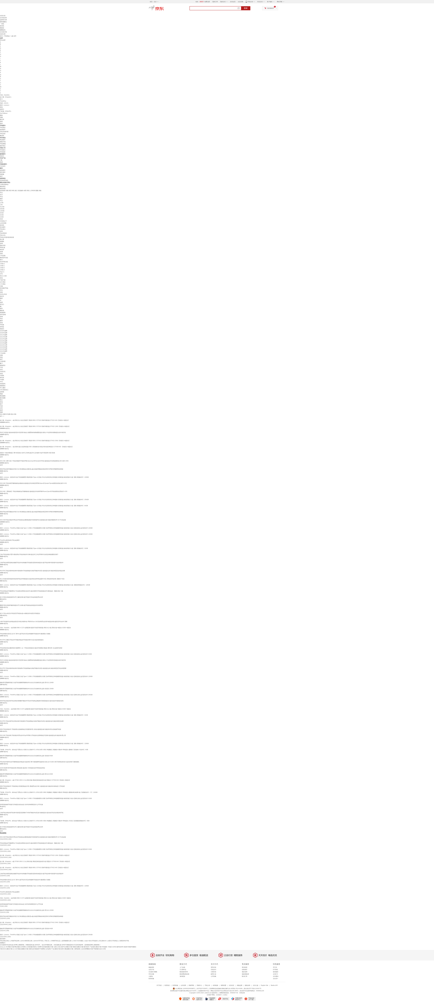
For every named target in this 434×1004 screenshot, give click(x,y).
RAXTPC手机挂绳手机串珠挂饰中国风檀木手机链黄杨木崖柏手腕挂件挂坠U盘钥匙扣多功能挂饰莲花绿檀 (32, 721)
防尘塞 (2, 239)
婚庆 (1, 198)
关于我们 (159, 985)
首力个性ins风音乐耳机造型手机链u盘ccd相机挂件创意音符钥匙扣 (20, 613)
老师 (1, 410)
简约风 (2, 377)
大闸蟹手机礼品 (55, 941)
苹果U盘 (2, 247)
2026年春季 (3, 333)
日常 (1, 408)
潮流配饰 (2, 312)
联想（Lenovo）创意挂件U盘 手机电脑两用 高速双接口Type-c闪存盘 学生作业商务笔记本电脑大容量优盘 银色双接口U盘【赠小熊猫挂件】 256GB (44, 499)
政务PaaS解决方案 (66, 947)
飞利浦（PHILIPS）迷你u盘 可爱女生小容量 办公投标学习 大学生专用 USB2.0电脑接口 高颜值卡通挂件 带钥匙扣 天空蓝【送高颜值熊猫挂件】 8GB (44, 821)
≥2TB (1, 203)
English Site (264, 985)
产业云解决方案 (56, 949)
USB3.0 (2, 268)
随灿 (1, 115)
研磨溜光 (2, 386)
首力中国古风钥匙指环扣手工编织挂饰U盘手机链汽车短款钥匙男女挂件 (21, 597)
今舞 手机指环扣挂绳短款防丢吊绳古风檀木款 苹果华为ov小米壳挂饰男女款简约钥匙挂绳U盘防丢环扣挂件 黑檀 (33, 621)
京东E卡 (275, 974)
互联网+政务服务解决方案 (45, 947)
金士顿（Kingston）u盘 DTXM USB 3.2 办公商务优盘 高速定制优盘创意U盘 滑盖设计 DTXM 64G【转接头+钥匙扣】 (35, 780)
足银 (1, 292)
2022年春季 (3, 339)
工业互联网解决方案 (87, 949)
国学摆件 (2, 172)
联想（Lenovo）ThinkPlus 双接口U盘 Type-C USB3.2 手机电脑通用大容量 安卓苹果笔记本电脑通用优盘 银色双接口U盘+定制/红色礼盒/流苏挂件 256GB (46, 695)
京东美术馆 (3, 32)
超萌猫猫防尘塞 (66, 941)
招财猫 (2, 174)
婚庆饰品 (2, 146)
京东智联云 (23, 947)
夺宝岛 (275, 967)
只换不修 (2, 280)
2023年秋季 (3, 347)
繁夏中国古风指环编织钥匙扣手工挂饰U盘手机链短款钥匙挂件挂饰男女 (21, 605)
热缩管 (126, 947)
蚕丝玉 (2, 296)
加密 (1, 253)
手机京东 (250, 1)
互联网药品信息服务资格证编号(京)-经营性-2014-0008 (225, 988)
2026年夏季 (3, 331)
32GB (2, 215)
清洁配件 (2, 227)
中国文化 (2, 371)
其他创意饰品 (4, 180)
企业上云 (2, 947)
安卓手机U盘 (4, 261)
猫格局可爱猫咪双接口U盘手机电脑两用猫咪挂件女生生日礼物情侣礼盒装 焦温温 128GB (26, 688)
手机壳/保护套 (4, 131)
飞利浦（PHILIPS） (6, 111)
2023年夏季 (3, 343)
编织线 (2, 310)
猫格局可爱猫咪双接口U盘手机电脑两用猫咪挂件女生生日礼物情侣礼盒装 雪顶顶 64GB (26, 756)
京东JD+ (275, 978)
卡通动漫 (2, 361)
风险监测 (239, 985)
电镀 (1, 394)
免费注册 (207, 1)
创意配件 (2, 129)
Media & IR (274, 985)
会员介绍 (151, 969)
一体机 (2, 24)
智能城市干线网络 (39, 949)
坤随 (1, 117)
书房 (1, 406)
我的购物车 (270, 8)
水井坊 (114, 947)
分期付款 (213, 972)
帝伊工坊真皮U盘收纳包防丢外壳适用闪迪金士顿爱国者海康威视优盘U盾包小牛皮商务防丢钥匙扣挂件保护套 (33, 660)
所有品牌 (2, 40)
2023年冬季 (3, 345)
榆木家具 (86, 947)
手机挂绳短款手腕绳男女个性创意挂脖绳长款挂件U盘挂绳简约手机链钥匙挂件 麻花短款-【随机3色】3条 (31, 591)
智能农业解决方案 (77, 947)
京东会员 (232, 1)
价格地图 (30, 947)
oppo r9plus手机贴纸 (91, 941)
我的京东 (223, 1)
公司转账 (213, 976)
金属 (1, 251)
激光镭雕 (2, 398)
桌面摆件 (2, 170)
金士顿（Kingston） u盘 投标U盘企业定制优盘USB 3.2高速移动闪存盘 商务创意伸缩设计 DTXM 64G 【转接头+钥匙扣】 (36, 447)
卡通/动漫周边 (4, 184)
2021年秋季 (3, 337)
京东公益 (255, 985)
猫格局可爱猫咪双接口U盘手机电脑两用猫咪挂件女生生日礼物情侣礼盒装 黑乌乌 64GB (26, 774)
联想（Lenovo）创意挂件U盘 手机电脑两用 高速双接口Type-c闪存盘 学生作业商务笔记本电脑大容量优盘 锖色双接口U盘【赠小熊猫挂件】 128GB (44, 743)
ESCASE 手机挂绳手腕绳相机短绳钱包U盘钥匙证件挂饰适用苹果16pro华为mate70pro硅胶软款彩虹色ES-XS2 (33, 483)
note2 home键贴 (78, 941)
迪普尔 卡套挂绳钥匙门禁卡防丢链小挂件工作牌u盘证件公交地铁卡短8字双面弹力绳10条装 (27, 453)
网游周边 (2, 186)
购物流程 (151, 967)
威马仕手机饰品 (113, 941)
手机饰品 (7, 36)
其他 (1, 278)
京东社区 (231, 985)
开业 (1, 196)
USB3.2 (2, 264)
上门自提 (182, 967)
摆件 (1, 308)
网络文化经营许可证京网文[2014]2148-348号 (224, 991)
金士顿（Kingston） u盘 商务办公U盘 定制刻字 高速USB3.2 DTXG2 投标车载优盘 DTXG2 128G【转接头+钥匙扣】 (35, 426)
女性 (1, 369)
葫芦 (1, 176)
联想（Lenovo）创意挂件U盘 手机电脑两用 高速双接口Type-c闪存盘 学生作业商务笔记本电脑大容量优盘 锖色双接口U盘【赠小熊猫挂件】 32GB (44, 715)
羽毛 (1, 290)
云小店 (15, 949)
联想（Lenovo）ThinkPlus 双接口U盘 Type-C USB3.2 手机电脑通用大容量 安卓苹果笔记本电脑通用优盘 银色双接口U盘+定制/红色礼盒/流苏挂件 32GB (46, 798)
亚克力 (2, 304)
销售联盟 (223, 985)
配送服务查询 (184, 972)
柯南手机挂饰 (15, 941)
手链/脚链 (3, 144)
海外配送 (182, 976)
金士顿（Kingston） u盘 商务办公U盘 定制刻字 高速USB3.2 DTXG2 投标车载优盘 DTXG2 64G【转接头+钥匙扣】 (34, 420)
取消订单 (244, 976)
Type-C (2, 272)
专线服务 (104, 947)
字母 (1, 367)
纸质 (1, 302)
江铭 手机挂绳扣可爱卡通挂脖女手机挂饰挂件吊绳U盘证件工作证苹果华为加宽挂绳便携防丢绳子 (29, 554)
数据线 (2, 135)
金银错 (2, 392)
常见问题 (151, 974)
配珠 (1, 320)
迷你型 (2, 249)
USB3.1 (2, 266)
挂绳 (1, 243)
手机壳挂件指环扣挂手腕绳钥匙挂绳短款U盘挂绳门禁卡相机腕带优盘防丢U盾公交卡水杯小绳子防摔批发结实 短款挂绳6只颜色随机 (39, 762)
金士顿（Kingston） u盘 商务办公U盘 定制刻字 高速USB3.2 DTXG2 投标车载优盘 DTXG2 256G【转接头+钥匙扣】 (35, 440)
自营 (1, 436)
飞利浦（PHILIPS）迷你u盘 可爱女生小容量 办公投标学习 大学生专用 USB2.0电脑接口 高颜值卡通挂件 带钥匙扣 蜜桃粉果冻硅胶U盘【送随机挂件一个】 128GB (48, 792)
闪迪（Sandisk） (5, 95)
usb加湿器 (3, 223)
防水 (1, 259)
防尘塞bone (103, 941)
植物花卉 (2, 365)
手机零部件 (3, 233)
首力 (1, 99)
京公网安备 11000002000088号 (185, 988)
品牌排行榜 (3, 20)
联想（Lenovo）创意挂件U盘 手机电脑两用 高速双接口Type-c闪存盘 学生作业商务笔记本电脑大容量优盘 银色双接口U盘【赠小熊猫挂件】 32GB (44, 548)
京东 (164, 9)
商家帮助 (191, 985)
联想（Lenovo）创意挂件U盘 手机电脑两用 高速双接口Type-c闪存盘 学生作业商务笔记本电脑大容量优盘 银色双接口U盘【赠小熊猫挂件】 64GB (44, 505)
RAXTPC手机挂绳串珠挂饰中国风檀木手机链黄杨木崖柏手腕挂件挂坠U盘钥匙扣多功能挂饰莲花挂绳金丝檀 (32, 571)
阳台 (1, 400)
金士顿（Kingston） (6, 97)
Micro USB (3, 276)
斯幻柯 (2, 119)
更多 (1, 123)
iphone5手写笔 (38, 941)
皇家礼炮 (31, 949)
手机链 (2, 325)
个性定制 (2, 255)
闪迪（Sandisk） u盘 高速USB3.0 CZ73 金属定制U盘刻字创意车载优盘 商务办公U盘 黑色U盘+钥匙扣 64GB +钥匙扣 (35, 709)
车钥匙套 (2, 152)
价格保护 (244, 969)
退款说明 (244, 972)
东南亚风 (2, 383)
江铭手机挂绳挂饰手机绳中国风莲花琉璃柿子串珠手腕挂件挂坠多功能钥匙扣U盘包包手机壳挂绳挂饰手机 (31, 812)
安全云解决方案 (8, 949)
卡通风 (2, 379)
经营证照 (242, 993)
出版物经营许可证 (203, 991)
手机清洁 (2, 229)
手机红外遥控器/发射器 (7, 237)
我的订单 (215, 1)
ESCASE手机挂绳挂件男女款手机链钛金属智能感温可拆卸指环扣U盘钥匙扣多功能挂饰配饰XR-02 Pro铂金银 (33, 520)
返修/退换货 (245, 974)
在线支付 (213, 969)
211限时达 (183, 969)
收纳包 (2, 26)
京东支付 (219, 995)
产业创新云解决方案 (95, 947)
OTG (1, 274)
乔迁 (1, 192)
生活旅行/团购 (153, 972)
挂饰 (1, 231)
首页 (1, 36)
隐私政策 (247, 985)
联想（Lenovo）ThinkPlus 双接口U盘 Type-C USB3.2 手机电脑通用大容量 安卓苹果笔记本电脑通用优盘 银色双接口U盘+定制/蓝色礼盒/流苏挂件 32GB (46, 654)
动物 (1, 355)
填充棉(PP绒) (4, 288)
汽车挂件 (2, 166)
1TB (1, 205)
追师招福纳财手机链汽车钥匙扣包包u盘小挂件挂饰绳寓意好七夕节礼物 (21, 804)
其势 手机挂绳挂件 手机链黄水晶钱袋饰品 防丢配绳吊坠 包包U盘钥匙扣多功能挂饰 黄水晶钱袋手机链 (30, 729)
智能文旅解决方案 (22, 949)
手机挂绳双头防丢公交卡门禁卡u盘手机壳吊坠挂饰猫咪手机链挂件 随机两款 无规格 (25, 634)
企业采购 (240, 1)
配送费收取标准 (184, 974)
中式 (1, 381)
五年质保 (2, 282)
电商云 (35, 947)
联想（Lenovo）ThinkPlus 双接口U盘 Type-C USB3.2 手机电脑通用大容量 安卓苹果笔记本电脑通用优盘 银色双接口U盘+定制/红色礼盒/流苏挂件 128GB (46, 534)
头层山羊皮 (3, 294)
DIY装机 (275, 969)
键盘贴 (2, 28)
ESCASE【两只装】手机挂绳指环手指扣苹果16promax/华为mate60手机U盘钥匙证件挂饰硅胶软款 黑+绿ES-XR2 (34, 461)
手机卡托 (2, 235)
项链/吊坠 (3, 142)
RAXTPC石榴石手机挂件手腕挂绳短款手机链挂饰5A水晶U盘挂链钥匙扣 (22, 640)
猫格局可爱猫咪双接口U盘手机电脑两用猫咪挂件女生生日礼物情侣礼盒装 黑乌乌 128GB (26, 682)
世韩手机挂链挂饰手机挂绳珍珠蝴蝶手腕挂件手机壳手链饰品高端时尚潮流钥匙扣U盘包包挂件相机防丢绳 (31, 701)
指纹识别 (2, 245)
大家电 (151, 976)
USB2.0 (2, 270)
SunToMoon (3, 113)
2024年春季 (3, 349)
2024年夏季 (3, 351)
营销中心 (199, 985)
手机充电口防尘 (4, 941)
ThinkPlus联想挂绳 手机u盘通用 (9, 540)
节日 (1, 201)
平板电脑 (96, 949)
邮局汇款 (213, 974)
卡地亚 (110, 947)
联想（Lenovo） (5, 105)
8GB (1, 219)
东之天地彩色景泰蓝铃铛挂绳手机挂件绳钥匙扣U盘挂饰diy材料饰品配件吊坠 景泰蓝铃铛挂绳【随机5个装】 (32, 579)
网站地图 (17, 947)
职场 (1, 402)
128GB (2, 211)
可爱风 (2, 375)
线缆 (1, 162)
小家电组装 (77, 949)
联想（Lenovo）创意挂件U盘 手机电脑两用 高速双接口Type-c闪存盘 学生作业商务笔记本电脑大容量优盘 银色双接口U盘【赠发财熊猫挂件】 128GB (45, 585)
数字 (1, 363)
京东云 (225, 995)
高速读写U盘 (4, 257)
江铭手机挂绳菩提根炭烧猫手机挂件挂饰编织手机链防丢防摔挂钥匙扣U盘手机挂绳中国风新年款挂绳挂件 (31, 562)
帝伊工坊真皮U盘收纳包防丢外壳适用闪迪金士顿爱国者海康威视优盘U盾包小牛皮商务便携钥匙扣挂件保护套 (33, 432)
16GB (2, 217)
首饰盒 (2, 327)
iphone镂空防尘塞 (26, 941)
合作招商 (183, 985)
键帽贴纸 (2, 30)
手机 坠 (47, 941)
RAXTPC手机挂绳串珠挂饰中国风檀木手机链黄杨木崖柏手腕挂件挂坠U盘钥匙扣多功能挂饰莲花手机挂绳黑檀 (33, 668)
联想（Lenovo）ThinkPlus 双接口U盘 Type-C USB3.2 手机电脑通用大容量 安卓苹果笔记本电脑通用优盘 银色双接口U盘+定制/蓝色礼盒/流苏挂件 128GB (46, 528)
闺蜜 (1, 412)
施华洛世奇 (120, 947)
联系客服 (151, 978)
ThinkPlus (3, 101)
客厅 (1, 404)
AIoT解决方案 (10, 947)
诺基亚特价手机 (124, 941)
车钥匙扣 (2, 150)
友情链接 (215, 985)
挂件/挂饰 (3, 314)
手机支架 (2, 133)
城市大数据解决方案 (67, 949)
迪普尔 (2, 109)
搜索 (246, 8)
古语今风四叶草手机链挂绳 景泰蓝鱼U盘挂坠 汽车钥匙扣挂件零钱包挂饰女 (22, 768)
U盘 (1, 160)
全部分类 (2, 15)
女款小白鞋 (102, 949)
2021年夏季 (3, 335)
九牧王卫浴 (56, 947)
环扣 (1, 318)
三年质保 (2, 284)
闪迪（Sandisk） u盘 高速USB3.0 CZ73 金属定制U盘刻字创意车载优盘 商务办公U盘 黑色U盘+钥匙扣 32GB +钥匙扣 (35, 627)
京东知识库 (3, 18)
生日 (1, 194)
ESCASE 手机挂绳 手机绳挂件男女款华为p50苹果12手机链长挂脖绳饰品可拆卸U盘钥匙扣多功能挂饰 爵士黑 (33, 735)
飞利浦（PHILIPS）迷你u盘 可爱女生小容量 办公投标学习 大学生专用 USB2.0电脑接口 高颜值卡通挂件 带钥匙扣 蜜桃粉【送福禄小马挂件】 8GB (44, 749)
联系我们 (167, 985)
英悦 (1, 107)
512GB (2, 207)
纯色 (1, 357)
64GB (2, 213)
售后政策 (244, 967)
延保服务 (275, 972)
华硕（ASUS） (4, 103)
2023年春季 (3, 341)
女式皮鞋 (48, 949)
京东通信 (275, 976)
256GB (2, 209)
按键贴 (2, 241)
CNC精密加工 (4, 390)
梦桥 (1, 121)
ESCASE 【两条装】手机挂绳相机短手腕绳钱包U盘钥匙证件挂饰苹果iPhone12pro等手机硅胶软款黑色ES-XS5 (33, 491)
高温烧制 (2, 396)
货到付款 (213, 967)
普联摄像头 (3, 22)
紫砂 (1, 298)
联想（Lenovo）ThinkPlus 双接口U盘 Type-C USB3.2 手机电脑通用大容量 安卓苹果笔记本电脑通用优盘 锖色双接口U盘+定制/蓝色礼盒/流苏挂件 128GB (46, 676)
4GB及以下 (3, 221)
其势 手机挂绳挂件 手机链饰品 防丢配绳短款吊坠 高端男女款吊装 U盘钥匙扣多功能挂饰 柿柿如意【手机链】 (32, 786)
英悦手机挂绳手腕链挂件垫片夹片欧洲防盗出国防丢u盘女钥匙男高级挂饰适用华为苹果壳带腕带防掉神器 (31, 469)
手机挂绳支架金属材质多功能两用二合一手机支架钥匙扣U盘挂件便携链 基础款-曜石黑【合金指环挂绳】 (31, 648)
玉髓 (1, 286)
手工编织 (2, 388)
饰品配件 (2, 140)
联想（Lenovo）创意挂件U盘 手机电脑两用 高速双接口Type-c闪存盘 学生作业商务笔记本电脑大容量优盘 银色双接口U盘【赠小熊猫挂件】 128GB (44, 477)
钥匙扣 (2, 156)
